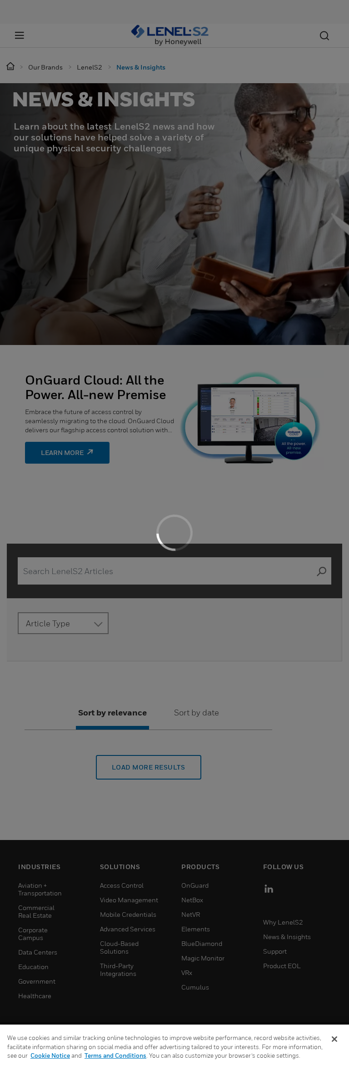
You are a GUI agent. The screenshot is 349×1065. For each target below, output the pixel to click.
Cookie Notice (50, 1055)
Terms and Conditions (115, 1055)
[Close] (334, 1039)
